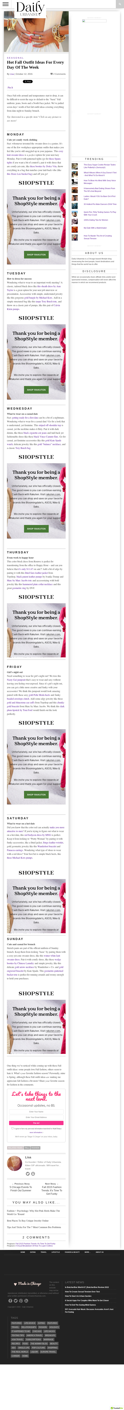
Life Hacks (49, 1331)
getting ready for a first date (25, 417)
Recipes (16, 1344)
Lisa (12, 74)
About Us (100, 1252)
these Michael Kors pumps (19, 857)
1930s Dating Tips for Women (96, 220)
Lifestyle (56, 1252)
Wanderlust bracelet (47, 846)
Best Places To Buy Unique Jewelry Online (28, 1220)
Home (23, 1252)
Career (16, 1356)
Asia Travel (17, 1339)
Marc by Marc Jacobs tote (19, 580)
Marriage (48, 1339)
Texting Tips (18, 1335)
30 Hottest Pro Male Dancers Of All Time (100, 204)
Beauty (53, 1344)
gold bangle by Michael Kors (38, 297)
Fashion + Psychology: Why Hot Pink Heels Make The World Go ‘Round (33, 1212)
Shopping (52, 1348)
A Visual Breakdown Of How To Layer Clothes (34, 1246)
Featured (16, 1323)
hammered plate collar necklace (38, 584)
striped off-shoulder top (50, 425)
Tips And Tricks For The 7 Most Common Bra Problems (34, 1227)
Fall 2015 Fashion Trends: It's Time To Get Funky (35, 1244)
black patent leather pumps (29, 576)
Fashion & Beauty (72, 1252)
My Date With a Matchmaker (95, 228)
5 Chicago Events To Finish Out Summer (21, 1189)
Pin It (10, 87)
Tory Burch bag (23, 447)
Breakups (50, 1335)
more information (36, 1132)
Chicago (37, 1331)
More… (88, 1252)
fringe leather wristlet (53, 842)
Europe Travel (48, 1352)
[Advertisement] (94, 134)
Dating (33, 1252)
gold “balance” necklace (49, 444)
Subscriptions (33, 1339)
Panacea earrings (15, 850)
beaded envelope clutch (18, 698)
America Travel (34, 1335)
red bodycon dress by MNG (37, 834)
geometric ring (19, 588)
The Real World (20, 1352)
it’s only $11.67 (25, 569)
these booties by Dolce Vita (43, 166)
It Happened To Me (21, 1331)
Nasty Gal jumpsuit (16, 679)
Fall (27, 1148)
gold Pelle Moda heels (39, 694)
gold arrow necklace (24, 967)
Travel (44, 1252)
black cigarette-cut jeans (35, 432)
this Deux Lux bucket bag (19, 173)
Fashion (35, 1148)
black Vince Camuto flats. (46, 436)
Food (25, 1344)
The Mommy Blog (39, 1344)
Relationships (29, 1327)
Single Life (23, 1348)
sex (13, 1348)
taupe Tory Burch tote (46, 301)
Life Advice (29, 1323)
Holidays (54, 1327)
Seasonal (15, 58)
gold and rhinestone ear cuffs (20, 702)
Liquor (34, 1352)
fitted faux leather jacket (36, 572)
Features (52, 1323)
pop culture (38, 1348)
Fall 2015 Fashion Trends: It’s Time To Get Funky (51, 1190)
